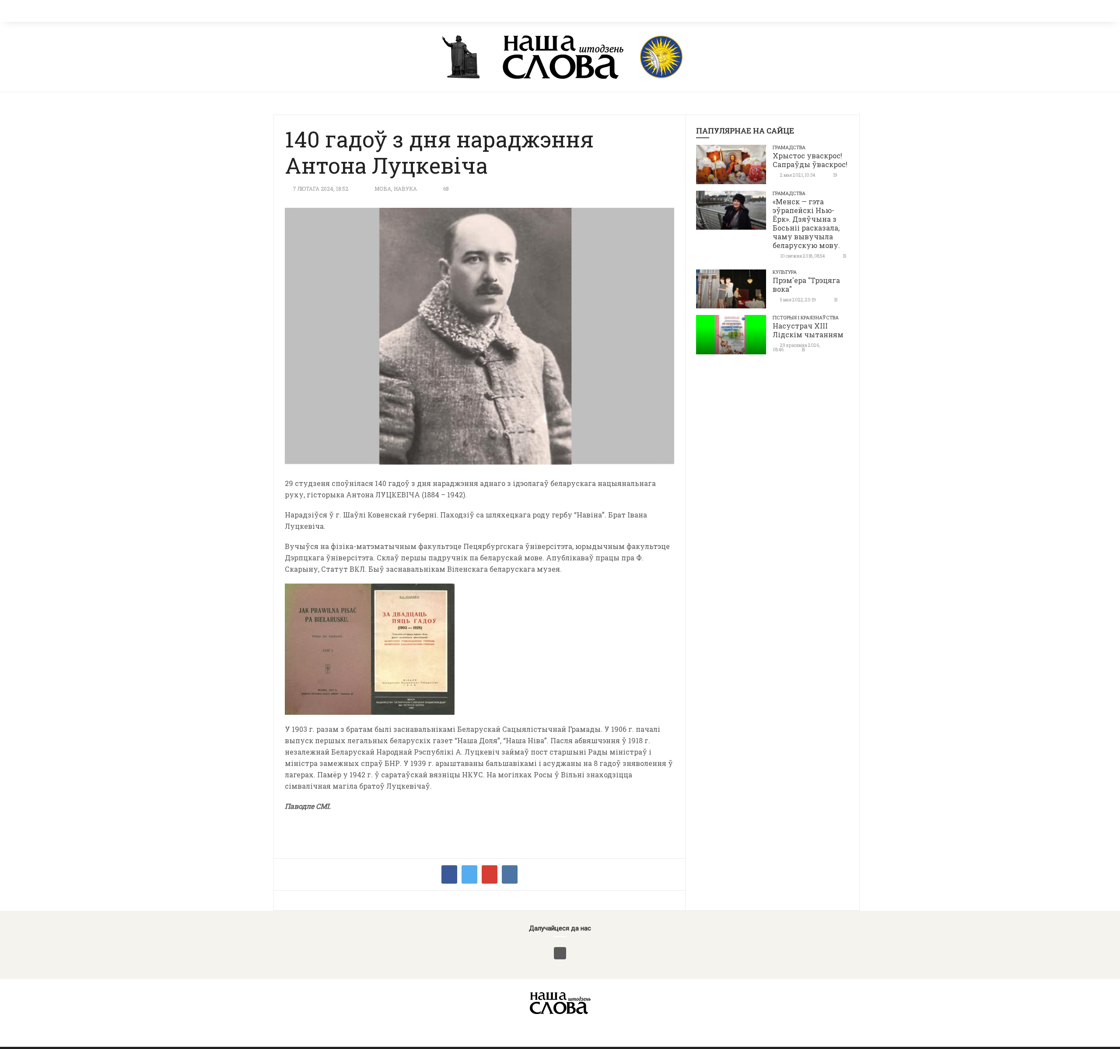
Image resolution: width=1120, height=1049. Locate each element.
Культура (785, 272)
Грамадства (789, 147)
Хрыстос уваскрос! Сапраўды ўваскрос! (810, 160)
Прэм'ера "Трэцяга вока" (806, 285)
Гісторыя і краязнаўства (806, 317)
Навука (405, 188)
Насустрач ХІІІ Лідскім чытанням (808, 330)
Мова (382, 188)
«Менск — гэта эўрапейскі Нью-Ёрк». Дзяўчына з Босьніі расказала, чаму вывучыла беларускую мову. (806, 223)
